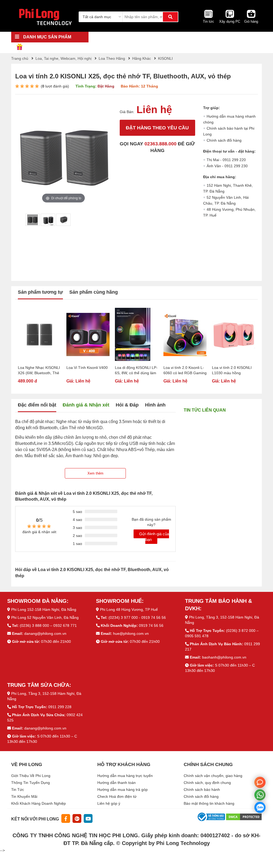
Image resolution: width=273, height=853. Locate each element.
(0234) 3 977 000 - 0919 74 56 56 (137, 617)
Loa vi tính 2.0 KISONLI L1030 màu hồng (232, 370)
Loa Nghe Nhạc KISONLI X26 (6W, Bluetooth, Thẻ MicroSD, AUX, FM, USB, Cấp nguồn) (39, 370)
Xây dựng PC (229, 21)
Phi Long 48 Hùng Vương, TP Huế (129, 609)
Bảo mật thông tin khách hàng (209, 803)
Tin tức (208, 21)
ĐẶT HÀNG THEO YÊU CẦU (157, 127)
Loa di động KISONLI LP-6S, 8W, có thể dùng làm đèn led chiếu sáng (136, 370)
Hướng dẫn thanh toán (116, 782)
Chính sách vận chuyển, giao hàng (213, 776)
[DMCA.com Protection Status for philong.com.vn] (244, 816)
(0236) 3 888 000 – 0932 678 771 (48, 625)
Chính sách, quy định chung (207, 782)
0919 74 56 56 (151, 625)
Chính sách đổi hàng (224, 140)
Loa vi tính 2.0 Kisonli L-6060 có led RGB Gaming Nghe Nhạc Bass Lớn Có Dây (185, 370)
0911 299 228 (59, 707)
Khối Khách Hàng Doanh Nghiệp (38, 803)
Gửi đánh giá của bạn (154, 537)
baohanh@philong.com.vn (224, 657)
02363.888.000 (160, 143)
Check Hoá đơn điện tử (116, 796)
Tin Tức (17, 789)
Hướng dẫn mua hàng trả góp (122, 789)
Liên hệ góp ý (108, 803)
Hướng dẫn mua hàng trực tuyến (125, 776)
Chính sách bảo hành (202, 789)
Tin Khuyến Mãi (24, 796)
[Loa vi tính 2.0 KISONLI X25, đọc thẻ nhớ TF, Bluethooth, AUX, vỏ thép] (32, 219)
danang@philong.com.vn (45, 633)
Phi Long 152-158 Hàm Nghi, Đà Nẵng (43, 609)
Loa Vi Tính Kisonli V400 (87, 367)
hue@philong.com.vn (131, 633)
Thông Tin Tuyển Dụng (30, 782)
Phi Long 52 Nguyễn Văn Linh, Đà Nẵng (45, 617)
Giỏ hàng (251, 21)
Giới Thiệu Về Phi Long (30, 776)
